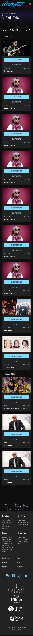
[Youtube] (26, 576)
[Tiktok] (20, 576)
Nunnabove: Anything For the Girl (15, 408)
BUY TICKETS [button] (16, 65)
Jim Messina (8, 71)
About (19, 562)
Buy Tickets (6, 558)
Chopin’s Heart (9, 367)
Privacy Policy (16, 630)
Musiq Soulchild (9, 108)
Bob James (8, 445)
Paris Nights (8, 330)
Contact (4, 562)
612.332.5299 (22, 520)
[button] (29, 4)
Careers (4, 566)
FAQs (18, 558)
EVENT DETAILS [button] (16, 60)
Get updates (21, 537)
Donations (20, 566)
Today (16, 492)
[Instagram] (7, 576)
